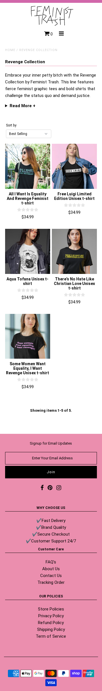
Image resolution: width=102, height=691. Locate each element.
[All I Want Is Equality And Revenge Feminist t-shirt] (27, 166)
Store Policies (51, 609)
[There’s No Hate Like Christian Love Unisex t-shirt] (74, 251)
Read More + (22, 105)
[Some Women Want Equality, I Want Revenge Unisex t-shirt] (27, 336)
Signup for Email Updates (51, 443)
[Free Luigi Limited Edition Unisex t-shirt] (74, 166)
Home (10, 50)
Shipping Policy (51, 629)
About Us (51, 568)
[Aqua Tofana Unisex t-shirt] (27, 251)
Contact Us (51, 575)
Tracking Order (51, 582)
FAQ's (51, 562)
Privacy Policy (51, 615)
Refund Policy (51, 622)
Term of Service (51, 636)
